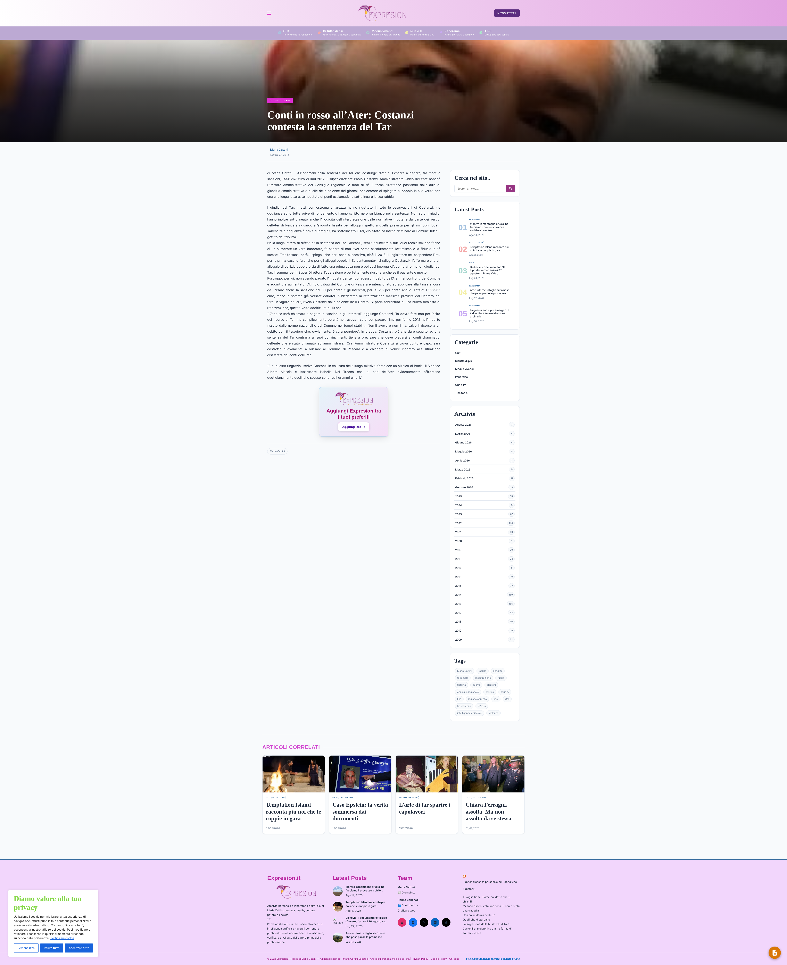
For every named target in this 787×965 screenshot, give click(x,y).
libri (459, 698)
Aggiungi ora (353, 427)
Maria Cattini (279, 149)
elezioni (491, 684)
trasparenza (464, 706)
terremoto (462, 677)
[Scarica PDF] (775, 953)
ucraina (461, 684)
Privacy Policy (420, 958)
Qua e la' (460, 384)
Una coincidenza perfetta (479, 915)
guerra (476, 684)
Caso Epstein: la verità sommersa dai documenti (360, 811)
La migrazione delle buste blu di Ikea (486, 924)
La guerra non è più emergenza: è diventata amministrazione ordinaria (490, 313)
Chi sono (454, 958)
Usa (507, 698)
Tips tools (461, 392)
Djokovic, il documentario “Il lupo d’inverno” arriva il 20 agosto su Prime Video (487, 270)
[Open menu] (269, 13)
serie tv (505, 691)
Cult (458, 353)
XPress (482, 706)
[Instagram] (402, 922)
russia (501, 677)
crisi (496, 698)
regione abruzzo (477, 698)
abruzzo (498, 670)
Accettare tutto (79, 948)
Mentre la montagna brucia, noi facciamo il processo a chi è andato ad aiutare (489, 227)
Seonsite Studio (510, 958)
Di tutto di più (280, 100)
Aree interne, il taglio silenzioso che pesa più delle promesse (490, 291)
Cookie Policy (439, 958)
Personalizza (26, 948)
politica (490, 691)
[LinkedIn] (435, 922)
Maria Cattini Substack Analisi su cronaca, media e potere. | (377, 958)
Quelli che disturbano (476, 919)
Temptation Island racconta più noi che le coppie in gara (489, 248)
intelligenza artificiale (469, 713)
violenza (493, 713)
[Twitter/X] (424, 922)
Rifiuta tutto (51, 948)
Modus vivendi (464, 369)
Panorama (461, 376)
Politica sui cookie (62, 938)
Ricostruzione (483, 677)
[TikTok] (446, 922)
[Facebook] (413, 922)
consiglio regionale (468, 691)
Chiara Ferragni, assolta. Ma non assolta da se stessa (488, 811)
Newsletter (506, 13)
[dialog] (53, 923)
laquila (482, 670)
